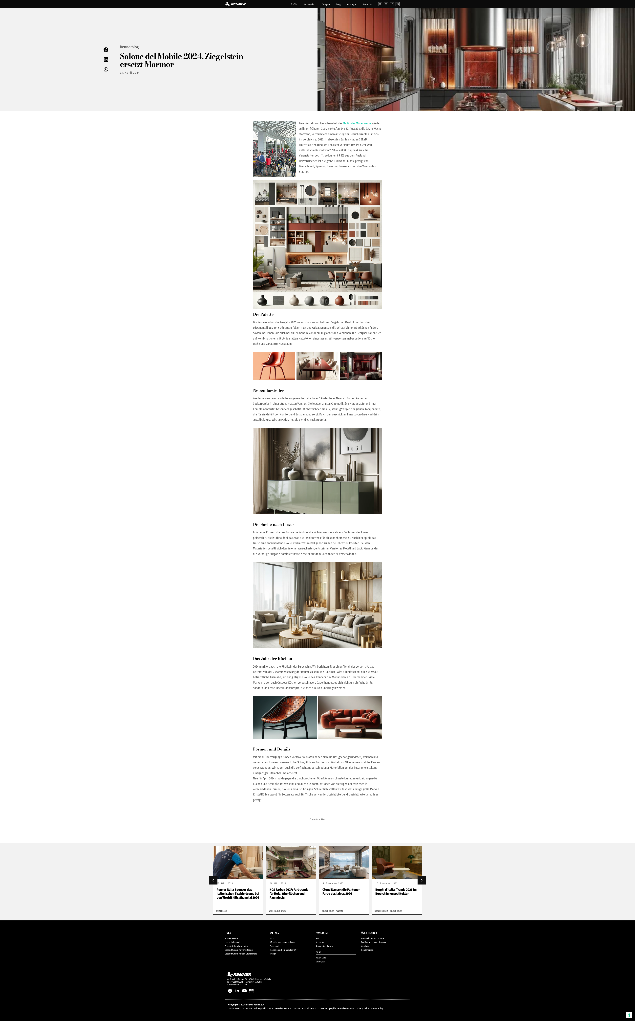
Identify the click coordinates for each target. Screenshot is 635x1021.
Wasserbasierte (231, 938)
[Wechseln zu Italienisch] (392, 4)
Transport (274, 946)
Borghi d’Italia (328, 911)
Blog (338, 4)
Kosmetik (320, 942)
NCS (217, 911)
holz (228, 932)
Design (273, 954)
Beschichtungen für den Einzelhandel (241, 954)
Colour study (227, 911)
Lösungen (325, 4)
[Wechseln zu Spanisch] (398, 4)
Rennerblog (129, 47)
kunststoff (323, 932)
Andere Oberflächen (324, 946)
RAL (390, 911)
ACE (272, 938)
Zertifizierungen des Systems (373, 942)
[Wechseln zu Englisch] (380, 4)
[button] (106, 49)
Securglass (320, 961)
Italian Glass (321, 957)
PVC (317, 938)
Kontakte (367, 4)
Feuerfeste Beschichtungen (236, 946)
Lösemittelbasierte (233, 942)
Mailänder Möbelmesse (357, 123)
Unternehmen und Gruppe (372, 938)
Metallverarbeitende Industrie (283, 942)
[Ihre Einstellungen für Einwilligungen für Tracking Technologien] (629, 1015)
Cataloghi (351, 4)
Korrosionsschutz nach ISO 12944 (284, 950)
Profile (294, 4)
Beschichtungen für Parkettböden (239, 950)
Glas (319, 952)
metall (274, 932)
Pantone (286, 911)
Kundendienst (367, 950)
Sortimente (308, 4)
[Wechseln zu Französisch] (386, 4)
